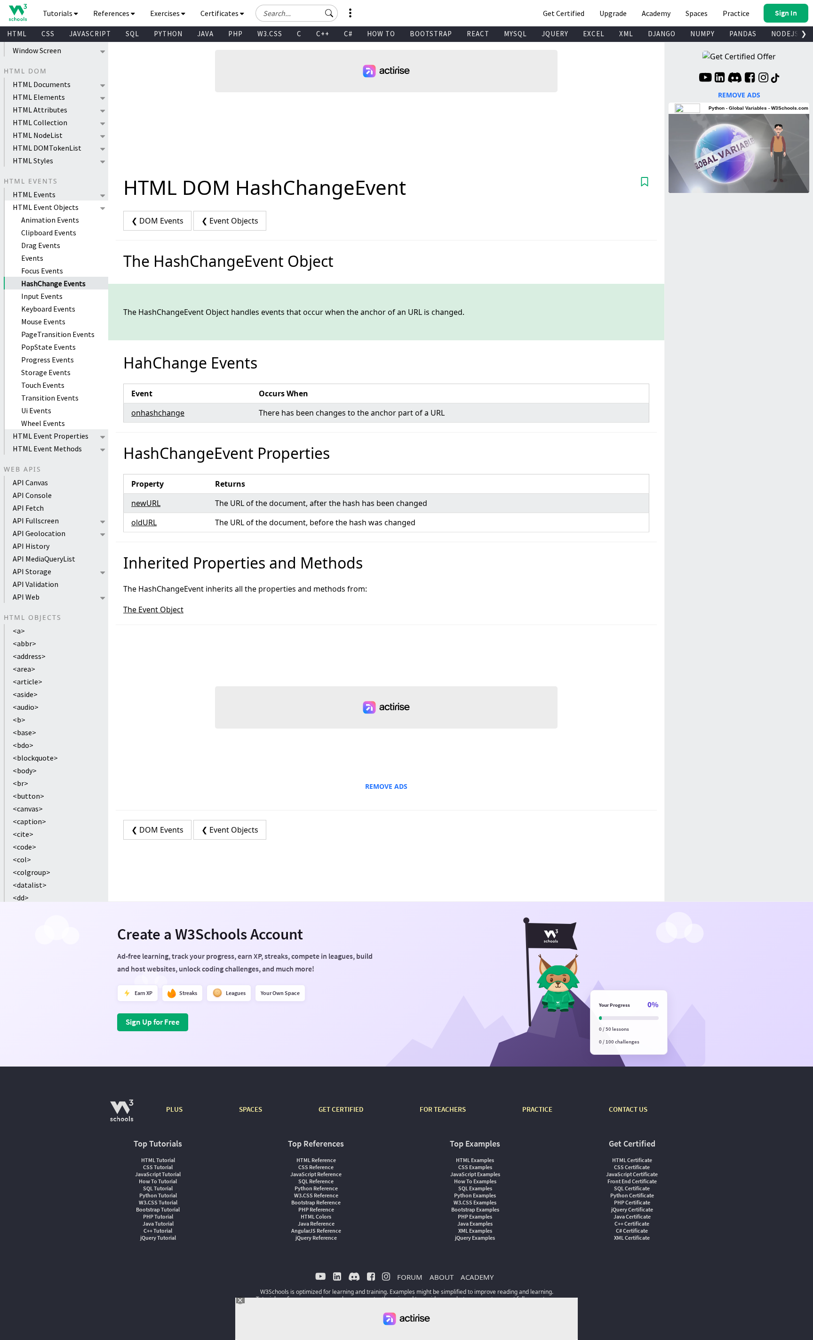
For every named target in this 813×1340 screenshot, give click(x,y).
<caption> (29, 821)
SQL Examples (475, 1188)
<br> (20, 783)
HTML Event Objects (46, 207)
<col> (22, 859)
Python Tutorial (158, 1195)
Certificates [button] (220, 13)
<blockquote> (35, 757)
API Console (32, 495)
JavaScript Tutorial (158, 1174)
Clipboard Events (48, 232)
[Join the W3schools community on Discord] (734, 78)
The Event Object (153, 609)
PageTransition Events (58, 334)
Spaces (696, 13)
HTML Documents (42, 84)
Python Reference (316, 1188)
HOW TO (381, 33)
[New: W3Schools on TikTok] (775, 78)
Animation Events (50, 220)
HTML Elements (39, 97)
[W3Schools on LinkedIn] (719, 78)
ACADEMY (477, 1277)
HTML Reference (316, 1159)
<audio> (26, 707)
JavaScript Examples (475, 1174)
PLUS (174, 1109)
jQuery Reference (316, 1237)
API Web (26, 597)
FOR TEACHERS (443, 1109)
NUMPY (702, 33)
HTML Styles (33, 160)
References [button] (112, 13)
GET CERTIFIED (341, 1109)
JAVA (205, 33)
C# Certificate (632, 1230)
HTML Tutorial (158, 1159)
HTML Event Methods (47, 448)
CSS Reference (316, 1167)
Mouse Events (43, 321)
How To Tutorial (158, 1181)
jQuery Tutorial (158, 1237)
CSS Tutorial (158, 1167)
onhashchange (157, 413)
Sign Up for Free (153, 1022)
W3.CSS (269, 33)
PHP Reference (316, 1209)
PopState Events (48, 347)
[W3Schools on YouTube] (705, 78)
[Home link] (17, 12)
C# (348, 33)
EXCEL (594, 33)
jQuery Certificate (632, 1209)
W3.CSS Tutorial (158, 1202)
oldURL (144, 522)
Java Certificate (632, 1216)
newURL (145, 503)
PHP (235, 33)
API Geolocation (39, 533)
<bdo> (23, 745)
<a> (19, 630)
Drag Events (40, 245)
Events (32, 258)
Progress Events (47, 359)
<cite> (23, 834)
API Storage (32, 571)
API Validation (35, 584)
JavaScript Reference (316, 1174)
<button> (28, 796)
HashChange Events (53, 283)
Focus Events (42, 270)
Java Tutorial (158, 1223)
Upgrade (613, 13)
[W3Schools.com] (121, 1115)
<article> (27, 681)
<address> (29, 656)
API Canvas (30, 482)
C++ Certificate (631, 1223)
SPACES (250, 1109)
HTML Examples (475, 1159)
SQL (132, 33)
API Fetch (28, 508)
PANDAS (743, 33)
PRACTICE (537, 1109)
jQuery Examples (475, 1237)
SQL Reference (316, 1181)
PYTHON (168, 33)
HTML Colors (316, 1216)
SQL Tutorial (158, 1188)
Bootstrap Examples (475, 1209)
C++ (322, 33)
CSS (48, 33)
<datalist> (30, 885)
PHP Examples (475, 1216)
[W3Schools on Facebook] (750, 78)
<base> (24, 732)
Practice (736, 13)
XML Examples (475, 1230)
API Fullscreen (36, 520)
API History (31, 546)
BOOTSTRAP (431, 33)
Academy (656, 13)
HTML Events (34, 194)
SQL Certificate (632, 1188)
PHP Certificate (632, 1202)
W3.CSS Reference (316, 1195)
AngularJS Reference (316, 1230)
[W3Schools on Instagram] (763, 78)
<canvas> (28, 808)
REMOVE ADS (386, 786)
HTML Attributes (40, 109)
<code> (24, 846)
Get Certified (563, 13)
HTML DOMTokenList (47, 147)
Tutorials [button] (58, 13)
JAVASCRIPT (90, 33)
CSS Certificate (632, 1167)
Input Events (42, 296)
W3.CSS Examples (475, 1202)
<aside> (25, 694)
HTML (17, 33)
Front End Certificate (632, 1181)
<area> (24, 669)
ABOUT (442, 1277)
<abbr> (24, 643)
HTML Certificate (632, 1159)
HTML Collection (40, 122)
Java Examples (475, 1223)
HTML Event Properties (50, 436)
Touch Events (42, 385)
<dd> (21, 897)
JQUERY (555, 33)
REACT (478, 33)
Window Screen (37, 50)
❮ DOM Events (157, 221)
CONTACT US (628, 1109)
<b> (19, 719)
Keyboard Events (48, 308)
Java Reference (316, 1223)
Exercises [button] (165, 13)
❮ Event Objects (229, 221)
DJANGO (662, 33)
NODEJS (785, 33)
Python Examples (475, 1195)
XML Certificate (632, 1237)
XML (626, 33)
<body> (25, 770)
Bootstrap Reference (316, 1202)
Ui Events (36, 410)
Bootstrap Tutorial (158, 1209)
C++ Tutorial (157, 1230)
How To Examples (475, 1181)
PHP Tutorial (158, 1216)
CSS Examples (475, 1167)
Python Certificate (632, 1195)
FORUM (409, 1277)
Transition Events (50, 397)
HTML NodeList (38, 135)
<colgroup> (31, 872)
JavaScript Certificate (632, 1174)
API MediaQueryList (44, 558)
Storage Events (46, 372)
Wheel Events (43, 423)
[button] (329, 13)
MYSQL (515, 33)
